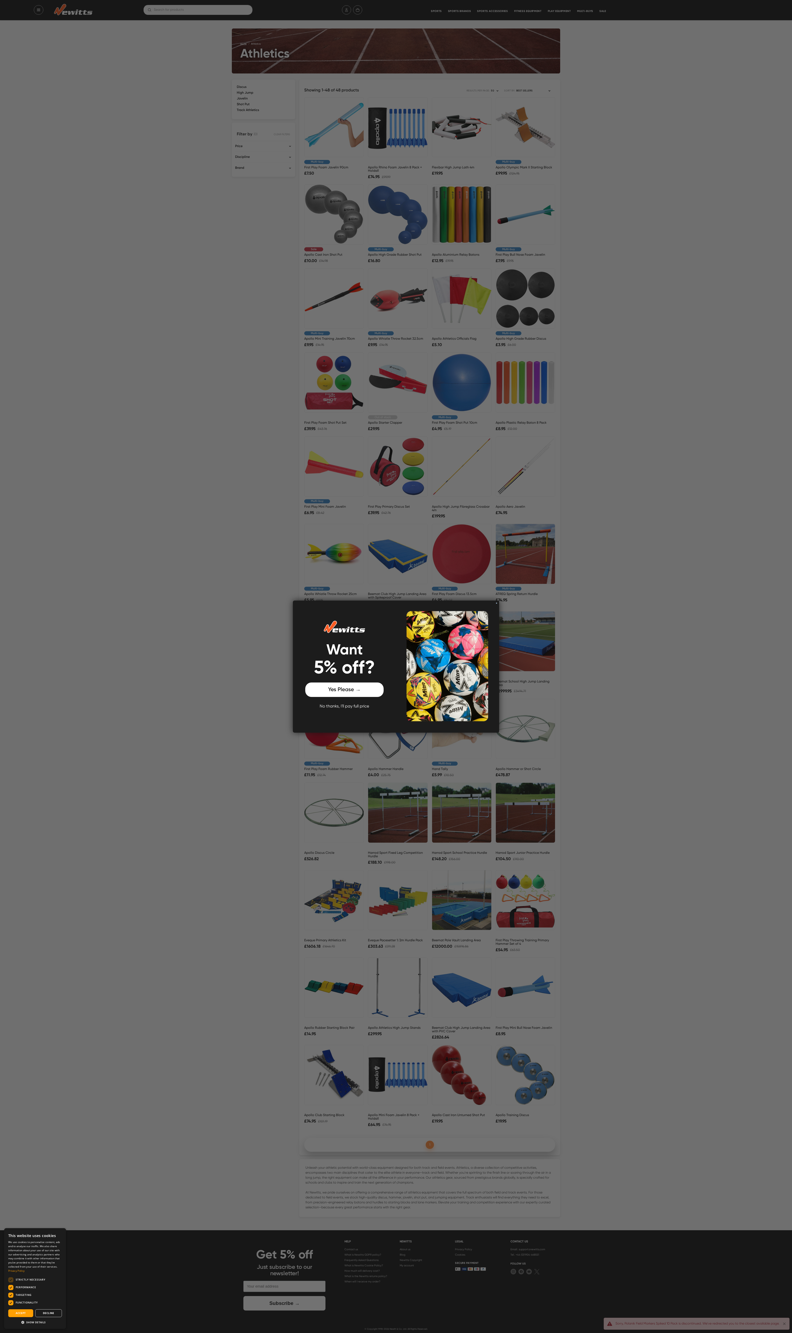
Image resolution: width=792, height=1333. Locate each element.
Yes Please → (344, 689)
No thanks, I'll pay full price (344, 706)
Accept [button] (21, 1313)
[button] (35, 1322)
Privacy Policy (16, 1271)
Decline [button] (48, 1313)
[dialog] (35, 1278)
